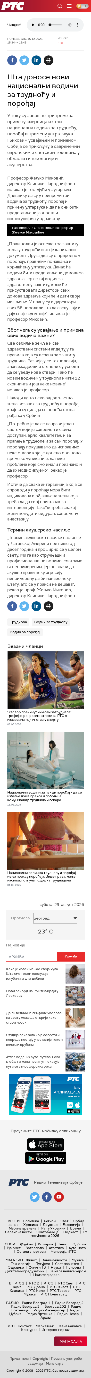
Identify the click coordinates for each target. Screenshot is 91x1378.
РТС (11, 1326)
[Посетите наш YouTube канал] (59, 1197)
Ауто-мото (77, 1248)
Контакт (25, 1326)
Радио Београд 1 (36, 1303)
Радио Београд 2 (69, 1303)
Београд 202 (55, 1306)
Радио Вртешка (39, 1314)
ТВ (9, 1283)
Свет (64, 1221)
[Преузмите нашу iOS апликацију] (45, 1144)
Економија (71, 1224)
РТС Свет (66, 1283)
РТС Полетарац (53, 1294)
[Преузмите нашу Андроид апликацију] (45, 1158)
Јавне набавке (70, 1326)
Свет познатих (67, 1263)
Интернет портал (55, 1329)
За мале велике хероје (67, 1271)
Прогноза (20, 918)
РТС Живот (59, 1287)
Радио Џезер (68, 1314)
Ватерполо (34, 1248)
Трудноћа (18, 622)
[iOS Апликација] (45, 1094)
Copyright (40, 1358)
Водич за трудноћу (50, 622)
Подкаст (70, 1232)
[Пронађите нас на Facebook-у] (47, 1197)
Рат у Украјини (53, 1228)
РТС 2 (34, 1283)
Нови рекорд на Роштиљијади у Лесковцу (32, 993)
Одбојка (79, 1244)
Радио (12, 1303)
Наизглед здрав (46, 1274)
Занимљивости (54, 1260)
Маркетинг (45, 1326)
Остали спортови (31, 1251)
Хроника (30, 1224)
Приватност (19, 1358)
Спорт (11, 1244)
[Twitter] (24, 60)
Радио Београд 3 (25, 1306)
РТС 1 (19, 1283)
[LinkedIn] (36, 60)
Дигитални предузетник (24, 1271)
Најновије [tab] (15, 945)
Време (75, 1228)
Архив (46, 1317)
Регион (50, 1221)
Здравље (16, 1267)
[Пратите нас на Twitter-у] (35, 1197)
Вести (14, 1221)
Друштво (50, 1224)
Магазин (14, 1260)
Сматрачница (47, 1232)
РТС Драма (35, 1287)
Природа (73, 1267)
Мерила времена (22, 1228)
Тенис (63, 1244)
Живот (31, 1260)
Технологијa (21, 1263)
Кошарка (45, 1244)
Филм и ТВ (37, 1267)
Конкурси (29, 1329)
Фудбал (26, 1244)
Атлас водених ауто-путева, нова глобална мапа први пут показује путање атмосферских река (33, 1062)
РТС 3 (48, 1283)
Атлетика (56, 1248)
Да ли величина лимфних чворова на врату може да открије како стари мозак (34, 1018)
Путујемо (42, 1263)
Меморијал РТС (63, 1251)
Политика (31, 1221)
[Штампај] (48, 60)
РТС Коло (37, 1290)
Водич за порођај (25, 632)
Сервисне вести (18, 1232)
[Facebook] (12, 60)
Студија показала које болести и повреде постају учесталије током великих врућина (34, 1040)
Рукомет (14, 1248)
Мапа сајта (71, 1341)
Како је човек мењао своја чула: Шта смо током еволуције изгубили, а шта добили (32, 974)
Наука (56, 1267)
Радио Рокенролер (49, 1310)
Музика (78, 1260)
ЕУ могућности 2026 (59, 1234)
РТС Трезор (60, 1290)
